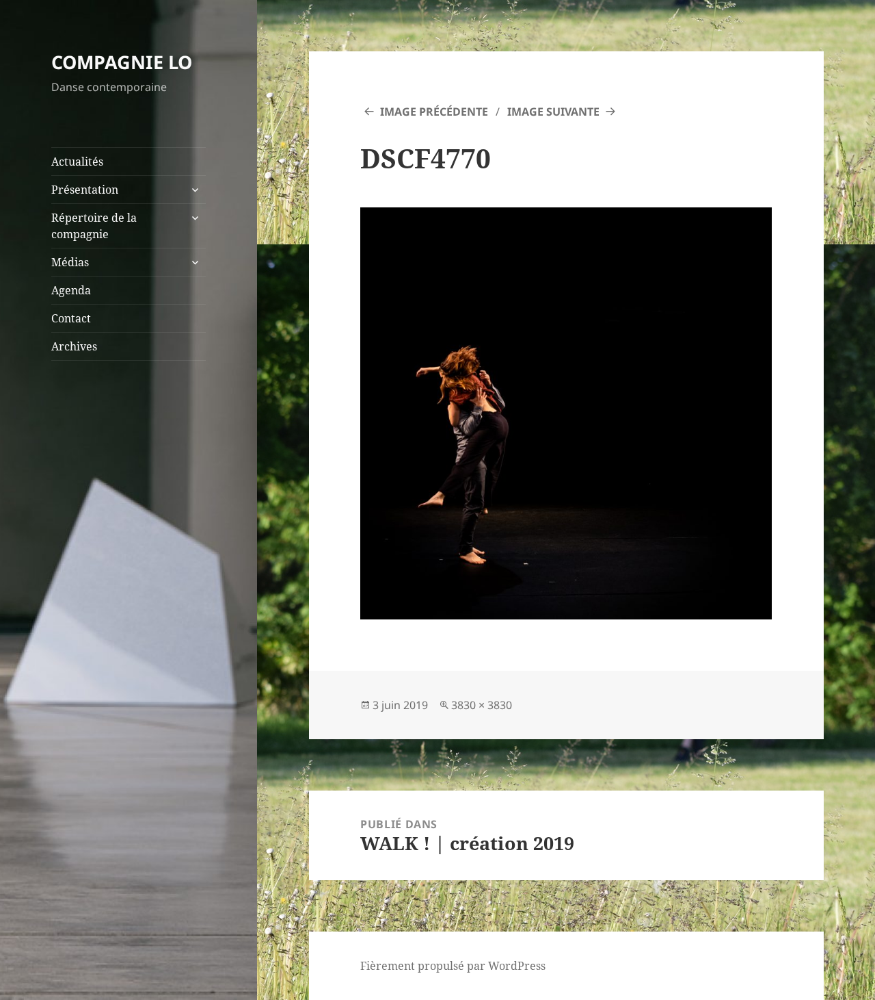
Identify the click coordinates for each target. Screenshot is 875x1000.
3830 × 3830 (481, 705)
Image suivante (553, 111)
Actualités (77, 161)
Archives (74, 346)
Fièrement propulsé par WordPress (453, 965)
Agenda (71, 290)
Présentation (84, 189)
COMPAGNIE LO (121, 62)
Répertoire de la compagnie (94, 226)
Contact (71, 318)
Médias (70, 262)
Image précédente (434, 111)
